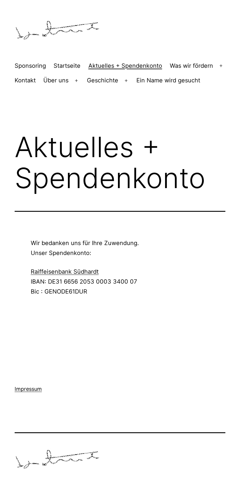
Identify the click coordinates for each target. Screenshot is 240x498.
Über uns (55, 80)
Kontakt (25, 80)
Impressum (28, 389)
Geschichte (102, 80)
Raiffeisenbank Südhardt (65, 271)
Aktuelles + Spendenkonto (125, 65)
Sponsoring (30, 65)
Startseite (67, 65)
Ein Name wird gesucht (168, 80)
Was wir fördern (191, 65)
